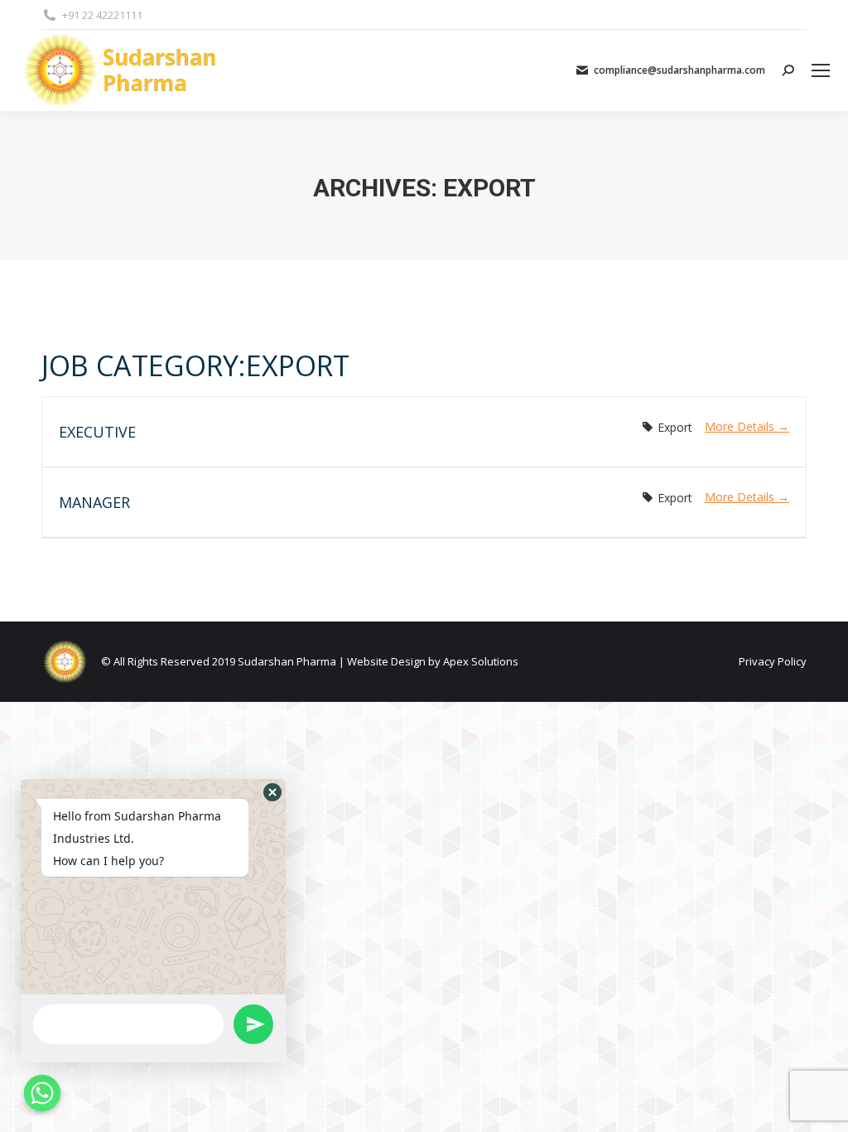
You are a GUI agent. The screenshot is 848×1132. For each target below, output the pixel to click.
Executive (97, 432)
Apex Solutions (480, 661)
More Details (741, 426)
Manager (94, 502)
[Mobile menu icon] (820, 70)
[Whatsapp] (42, 1093)
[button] (272, 792)
